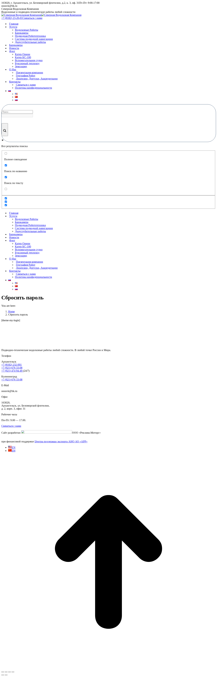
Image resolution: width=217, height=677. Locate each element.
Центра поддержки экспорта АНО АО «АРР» (61, 441)
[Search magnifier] (5, 129)
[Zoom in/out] (13, 671)
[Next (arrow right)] (6, 674)
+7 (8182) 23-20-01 (12, 18)
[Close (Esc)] (2, 671)
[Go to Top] (108, 668)
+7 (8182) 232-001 (11, 364)
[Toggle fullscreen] (9, 671)
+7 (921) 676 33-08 (11, 367)
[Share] (6, 671)
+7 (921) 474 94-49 (12, 370)
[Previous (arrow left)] (2, 674)
